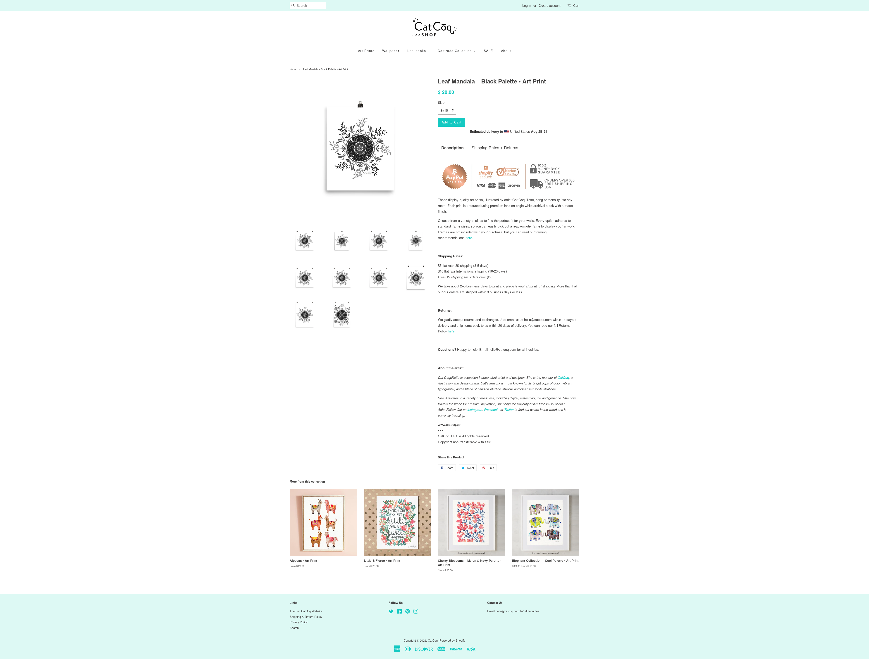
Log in (526, 5)
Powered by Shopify (452, 640)
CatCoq (433, 640)
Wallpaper (390, 50)
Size (441, 102)
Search (294, 628)
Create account (550, 5)
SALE (488, 50)
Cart (576, 5)
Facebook (491, 409)
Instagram (474, 409)
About (506, 50)
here (451, 331)
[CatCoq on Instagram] (415, 612)
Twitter (509, 409)
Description (452, 148)
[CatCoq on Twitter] (391, 612)
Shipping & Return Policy (306, 616)
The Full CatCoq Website (306, 611)
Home (293, 69)
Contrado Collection (455, 50)
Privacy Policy (299, 622)
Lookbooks (417, 50)
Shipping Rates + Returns (495, 147)
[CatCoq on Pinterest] (407, 612)
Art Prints (366, 50)
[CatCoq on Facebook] (399, 612)
